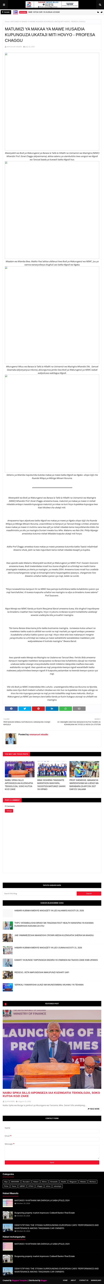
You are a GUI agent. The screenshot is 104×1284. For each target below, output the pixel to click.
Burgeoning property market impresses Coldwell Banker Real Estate (44, 1213)
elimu (48, 1186)
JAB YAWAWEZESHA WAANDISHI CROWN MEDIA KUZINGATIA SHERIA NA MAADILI (54, 935)
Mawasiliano (96, 1280)
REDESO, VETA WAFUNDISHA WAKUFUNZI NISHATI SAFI (41, 972)
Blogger (44, 1280)
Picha (6, 1186)
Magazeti (73, 1181)
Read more (94, 1109)
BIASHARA (15, 1181)
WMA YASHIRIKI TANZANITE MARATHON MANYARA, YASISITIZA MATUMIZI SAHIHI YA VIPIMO (51, 785)
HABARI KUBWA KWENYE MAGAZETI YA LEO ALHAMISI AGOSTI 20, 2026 (49, 910)
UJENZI (22, 1186)
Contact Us (83, 1280)
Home (7, 21)
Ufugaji (39, 1186)
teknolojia (57, 1186)
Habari (35, 1181)
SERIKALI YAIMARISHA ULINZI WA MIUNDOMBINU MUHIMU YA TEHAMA (49, 985)
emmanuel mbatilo (14, 46)
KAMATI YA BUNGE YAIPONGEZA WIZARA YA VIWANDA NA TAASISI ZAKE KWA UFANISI (56, 960)
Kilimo (44, 1181)
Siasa (14, 1186)
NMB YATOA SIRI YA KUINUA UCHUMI (44, 12)
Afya (6, 1181)
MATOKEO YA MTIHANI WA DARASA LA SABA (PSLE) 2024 (41, 1200)
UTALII (30, 1186)
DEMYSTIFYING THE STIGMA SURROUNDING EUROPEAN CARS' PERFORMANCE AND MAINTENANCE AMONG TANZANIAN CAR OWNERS (56, 1226)
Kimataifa (54, 1181)
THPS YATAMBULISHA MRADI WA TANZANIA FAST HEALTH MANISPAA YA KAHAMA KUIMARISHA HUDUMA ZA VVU (53, 924)
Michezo (93, 1181)
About (73, 1280)
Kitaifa (63, 1181)
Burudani (26, 1181)
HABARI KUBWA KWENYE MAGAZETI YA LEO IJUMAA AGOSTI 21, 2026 (48, 947)
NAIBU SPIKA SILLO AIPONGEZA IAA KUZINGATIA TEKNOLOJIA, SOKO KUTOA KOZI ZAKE (19, 785)
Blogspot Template (19, 1280)
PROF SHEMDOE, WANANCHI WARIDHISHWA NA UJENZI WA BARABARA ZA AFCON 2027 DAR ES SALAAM (83, 785)
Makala (83, 1181)
